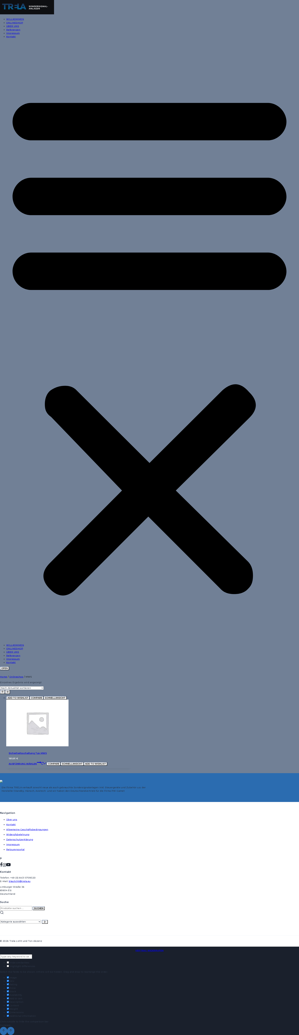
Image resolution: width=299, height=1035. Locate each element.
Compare (36, 697)
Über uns (11, 819)
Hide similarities (19, 962)
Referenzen (13, 29)
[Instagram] (4, 865)
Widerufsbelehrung (17, 834)
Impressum (13, 33)
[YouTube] (8, 865)
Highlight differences (22, 966)
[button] (149, 341)
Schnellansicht (55, 697)
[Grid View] (2, 692)
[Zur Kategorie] (45, 922)
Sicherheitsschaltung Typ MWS (28, 753)
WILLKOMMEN (15, 19)
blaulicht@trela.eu (19, 881)
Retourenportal (15, 849)
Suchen (38, 908)
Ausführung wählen (23, 763)
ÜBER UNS (12, 26)
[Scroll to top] (3, 1031)
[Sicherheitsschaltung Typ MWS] (37, 745)
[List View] (7, 692)
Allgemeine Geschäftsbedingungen (27, 829)
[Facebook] (1, 865)
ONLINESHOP (14, 22)
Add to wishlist (17, 697)
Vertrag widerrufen (149, 950)
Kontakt (11, 36)
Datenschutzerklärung (19, 839)
